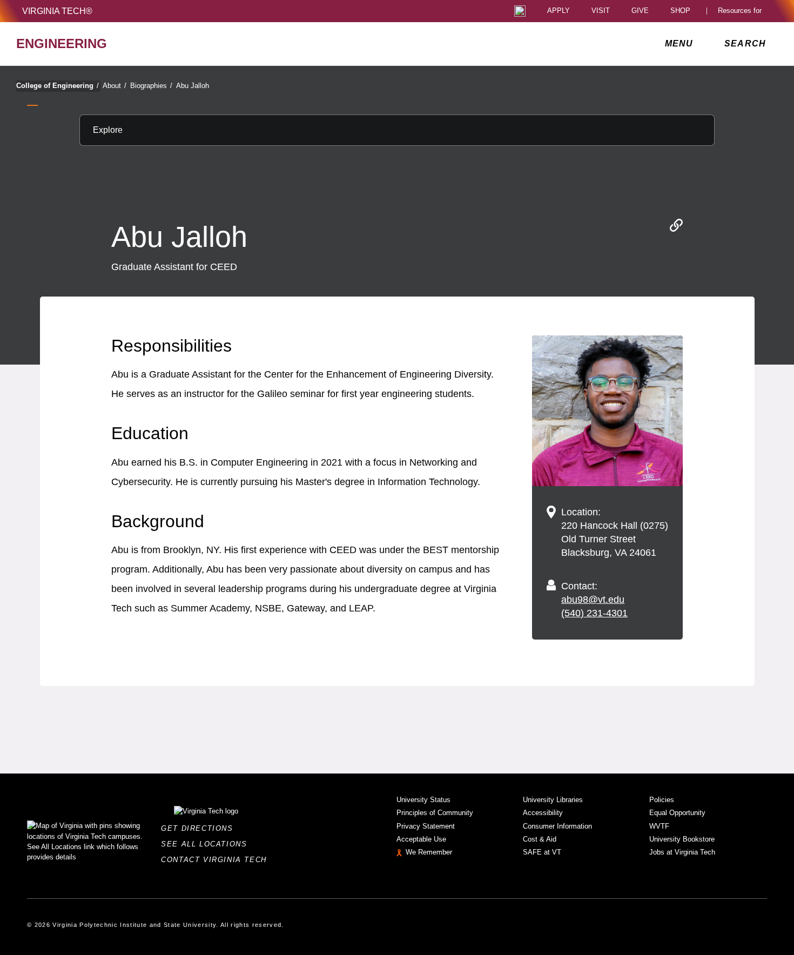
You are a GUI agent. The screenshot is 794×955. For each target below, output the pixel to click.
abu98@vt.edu (592, 599)
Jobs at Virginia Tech (682, 852)
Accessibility (543, 813)
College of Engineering (57, 86)
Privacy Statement (425, 826)
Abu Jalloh (192, 86)
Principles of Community (434, 813)
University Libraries (553, 800)
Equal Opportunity (677, 813)
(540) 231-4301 (594, 613)
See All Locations (207, 844)
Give (640, 11)
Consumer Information (557, 826)
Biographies (151, 86)
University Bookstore (682, 839)
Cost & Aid (539, 839)
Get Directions (200, 828)
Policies (661, 800)
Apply (558, 11)
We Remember (429, 852)
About (114, 86)
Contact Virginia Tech (217, 860)
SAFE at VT (542, 852)
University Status (423, 800)
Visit (600, 11)
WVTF (659, 826)
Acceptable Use (421, 839)
